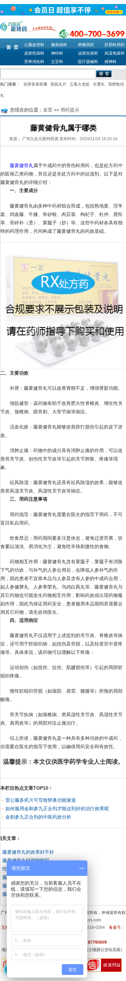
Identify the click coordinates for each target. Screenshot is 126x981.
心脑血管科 (34, 44)
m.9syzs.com (89, 920)
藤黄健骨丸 (21, 165)
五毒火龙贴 (80, 84)
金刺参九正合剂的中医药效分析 (38, 817)
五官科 (57, 61)
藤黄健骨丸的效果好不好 (28, 852)
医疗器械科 (88, 61)
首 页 (12, 47)
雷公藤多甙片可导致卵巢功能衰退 (40, 800)
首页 (47, 110)
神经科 (57, 53)
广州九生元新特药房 (40, 138)
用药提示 (69, 110)
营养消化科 (34, 61)
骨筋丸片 (58, 84)
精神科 (110, 61)
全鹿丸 (99, 84)
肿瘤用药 (86, 44)
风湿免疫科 (114, 53)
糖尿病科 (59, 44)
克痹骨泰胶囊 (35, 84)
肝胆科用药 (114, 44)
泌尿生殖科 (88, 53)
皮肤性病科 (34, 53)
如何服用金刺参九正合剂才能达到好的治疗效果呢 (57, 808)
